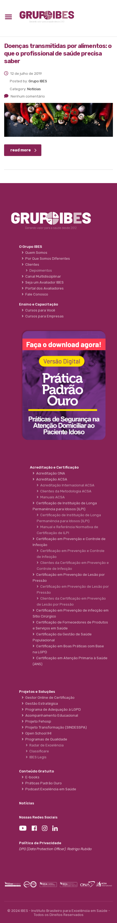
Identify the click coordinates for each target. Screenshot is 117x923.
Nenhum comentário (28, 96)
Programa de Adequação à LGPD (52, 709)
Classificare (38, 751)
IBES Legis (37, 757)
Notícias (26, 803)
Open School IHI (37, 733)
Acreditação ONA (50, 473)
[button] (8, 16)
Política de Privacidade (40, 843)
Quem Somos (35, 253)
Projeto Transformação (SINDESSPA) (55, 727)
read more (20, 150)
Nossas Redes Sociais (38, 817)
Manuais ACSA (52, 497)
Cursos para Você (39, 310)
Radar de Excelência (46, 745)
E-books (31, 777)
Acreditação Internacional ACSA (66, 485)
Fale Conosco (36, 294)
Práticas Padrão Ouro (43, 783)
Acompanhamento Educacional (51, 715)
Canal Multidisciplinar (42, 276)
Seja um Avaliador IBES (44, 282)
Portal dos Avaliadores (44, 288)
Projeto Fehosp (37, 721)
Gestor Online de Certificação (49, 698)
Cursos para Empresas (44, 316)
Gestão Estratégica (41, 703)
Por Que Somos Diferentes (47, 258)
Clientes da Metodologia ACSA (65, 491)
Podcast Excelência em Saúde (50, 789)
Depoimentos (40, 270)
